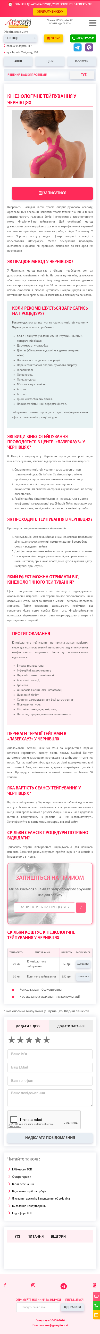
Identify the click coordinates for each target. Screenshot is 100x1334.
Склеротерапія (21, 1177)
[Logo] (25, 24)
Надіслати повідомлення (50, 1138)
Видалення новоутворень (29, 1206)
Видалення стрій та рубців (29, 1191)
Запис (55, 38)
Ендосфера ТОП (22, 1213)
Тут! (84, 75)
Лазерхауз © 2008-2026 (50, 1320)
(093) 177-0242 (85, 38)
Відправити (72, 1307)
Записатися (54, 193)
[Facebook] (5, 1285)
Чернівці (11, 38)
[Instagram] (33, 1285)
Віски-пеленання (23, 1184)
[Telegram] (63, 1289)
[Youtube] (94, 1285)
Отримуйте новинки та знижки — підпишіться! (50, 1300)
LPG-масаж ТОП (22, 1169)
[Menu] (92, 23)
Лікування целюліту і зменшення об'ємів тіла (41, 1198)
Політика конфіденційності (50, 1325)
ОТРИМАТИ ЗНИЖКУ (50, 11)
